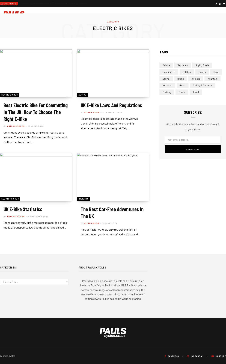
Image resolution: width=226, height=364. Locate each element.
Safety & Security (202, 85)
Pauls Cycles (16, 126)
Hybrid (180, 78)
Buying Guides (9, 95)
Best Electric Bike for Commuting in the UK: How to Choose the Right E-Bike (36, 112)
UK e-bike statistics (23, 209)
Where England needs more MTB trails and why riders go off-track (55, 3)
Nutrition (167, 85)
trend (196, 92)
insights (196, 78)
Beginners (182, 65)
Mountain (212, 78)
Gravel (166, 78)
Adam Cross (91, 112)
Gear (216, 71)
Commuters (169, 71)
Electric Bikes (10, 199)
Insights (84, 199)
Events (202, 71)
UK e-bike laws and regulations (111, 105)
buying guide (202, 65)
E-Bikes (187, 71)
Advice (83, 95)
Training (167, 92)
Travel (182, 92)
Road (182, 85)
